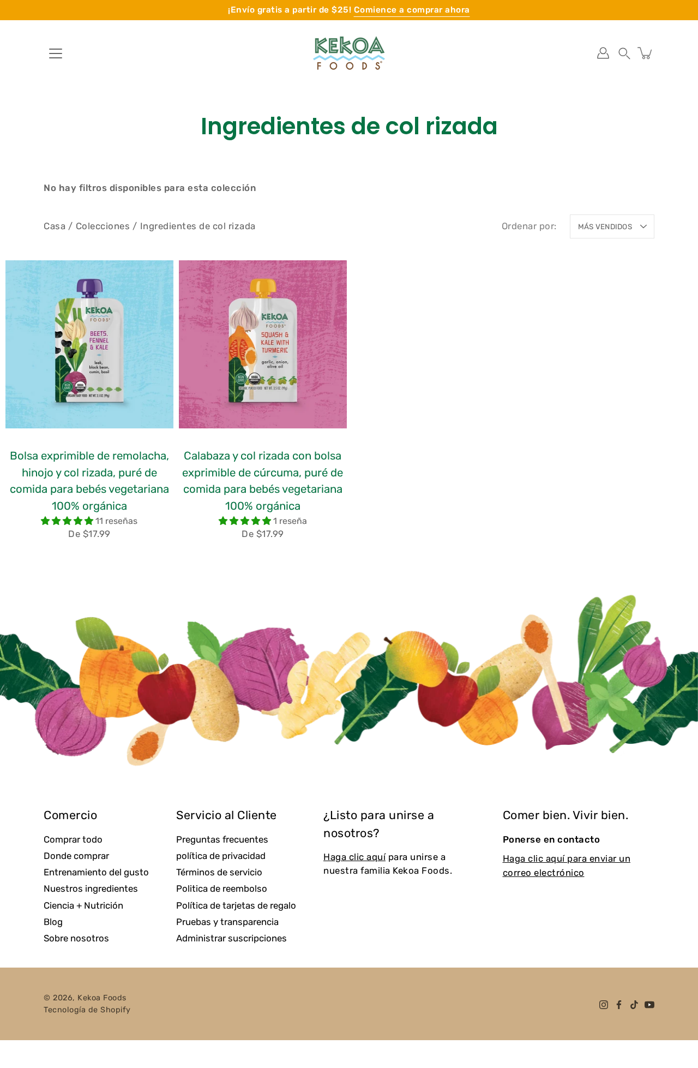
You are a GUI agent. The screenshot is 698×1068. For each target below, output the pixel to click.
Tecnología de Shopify (87, 1010)
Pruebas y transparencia (227, 921)
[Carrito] (645, 53)
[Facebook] (619, 1004)
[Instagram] (604, 1004)
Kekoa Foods (102, 998)
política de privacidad (221, 855)
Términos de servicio (219, 872)
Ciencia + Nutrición (83, 905)
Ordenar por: (529, 225)
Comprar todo (73, 839)
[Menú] (56, 53)
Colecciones (103, 225)
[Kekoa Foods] (349, 53)
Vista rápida (89, 344)
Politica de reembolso (221, 888)
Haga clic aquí (354, 856)
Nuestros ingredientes (91, 888)
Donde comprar (76, 855)
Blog (53, 921)
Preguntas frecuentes (222, 839)
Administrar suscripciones (231, 938)
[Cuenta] (603, 53)
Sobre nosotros (76, 938)
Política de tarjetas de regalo (236, 905)
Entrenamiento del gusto (96, 872)
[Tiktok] (634, 1004)
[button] (624, 52)
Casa (54, 225)
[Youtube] (649, 1004)
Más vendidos (605, 226)
